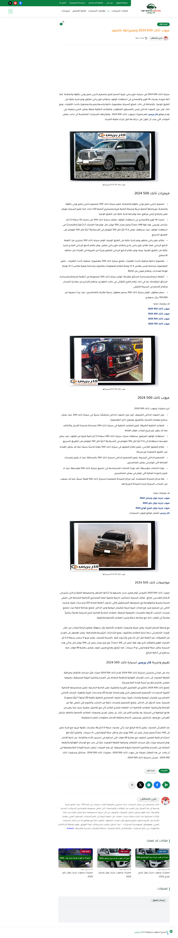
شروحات (65, 11)
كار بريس (153, 114)
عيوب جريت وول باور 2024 (156, 503)
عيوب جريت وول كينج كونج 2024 (153, 508)
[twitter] (10, 3)
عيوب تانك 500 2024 (159, 319)
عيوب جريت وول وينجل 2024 (155, 498)
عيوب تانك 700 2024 (159, 324)
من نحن (110, 3)
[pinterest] (15, 3)
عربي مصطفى (156, 38)
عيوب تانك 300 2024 (159, 314)
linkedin (70, 829)
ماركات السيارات (119, 11)
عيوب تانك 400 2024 (159, 309)
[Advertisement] (114, 71)
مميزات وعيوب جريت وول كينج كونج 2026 (154, 875)
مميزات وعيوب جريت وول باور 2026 (77, 875)
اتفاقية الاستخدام (96, 3)
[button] (157, 784)
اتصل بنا (62, 3)
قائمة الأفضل (79, 11)
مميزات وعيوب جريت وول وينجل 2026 (114, 875)
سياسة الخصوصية (77, 3)
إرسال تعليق (159, 900)
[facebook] (20, 3)
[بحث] (10, 11)
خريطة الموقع (122, 3)
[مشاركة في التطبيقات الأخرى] (132, 784)
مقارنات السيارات (97, 11)
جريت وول (163, 24)
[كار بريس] (151, 8)
